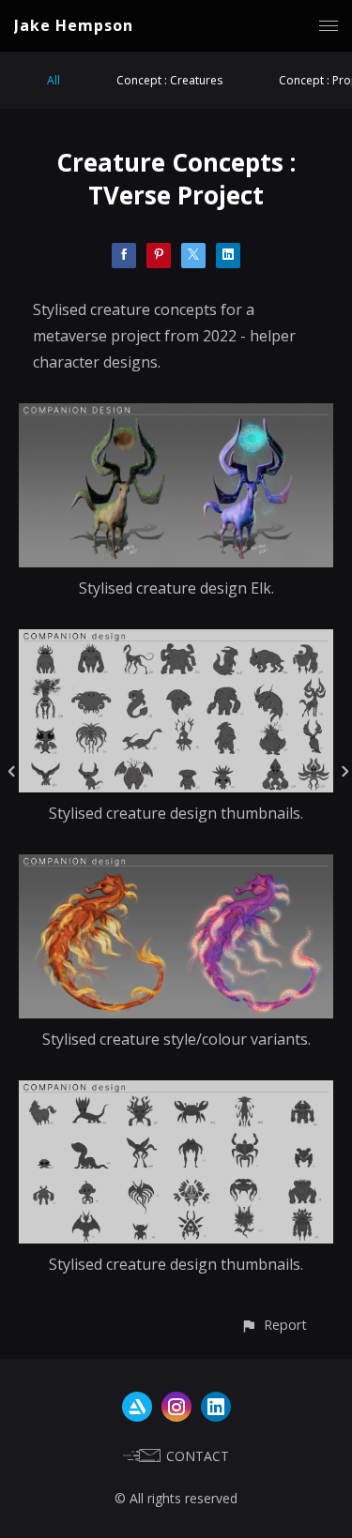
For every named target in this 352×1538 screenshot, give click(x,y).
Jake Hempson (73, 25)
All (53, 80)
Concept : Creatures (169, 80)
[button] (273, 1324)
